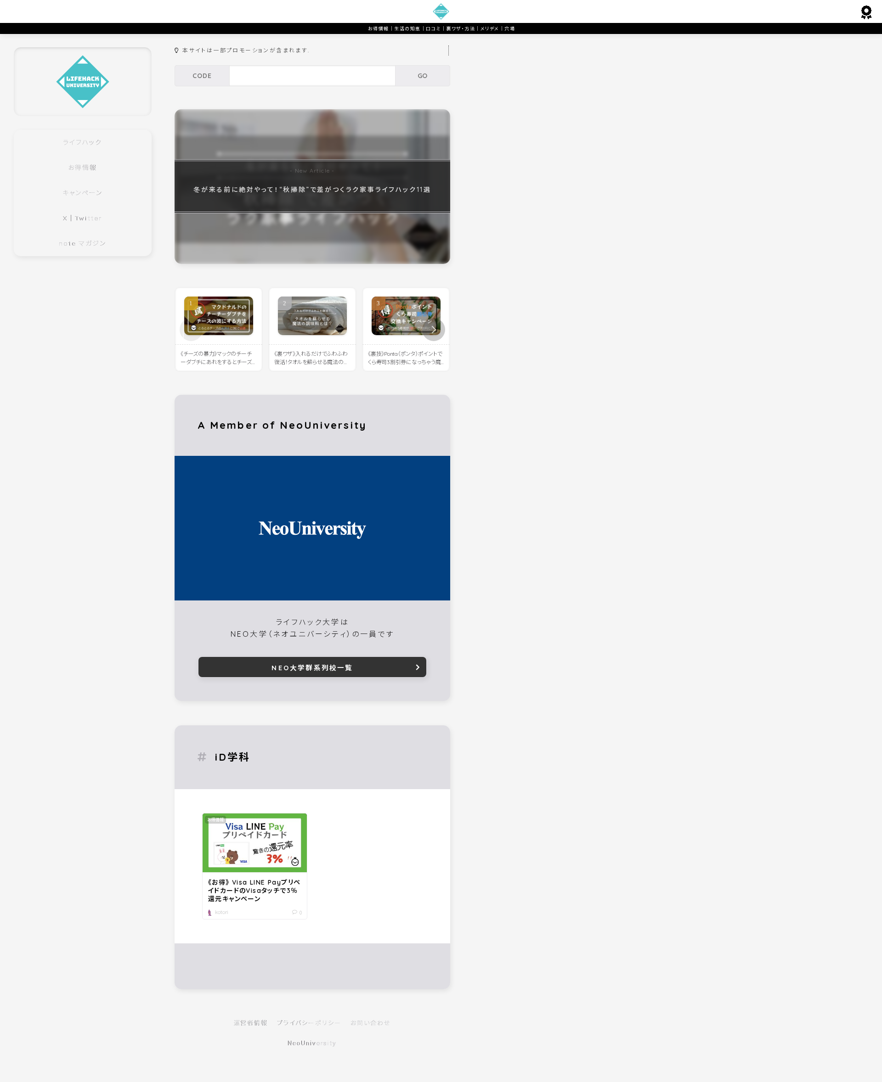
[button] (433, 329)
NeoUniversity (312, 1043)
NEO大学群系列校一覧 (312, 668)
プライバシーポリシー (309, 1022)
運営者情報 (251, 1022)
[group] (312, 186)
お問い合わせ (371, 1022)
